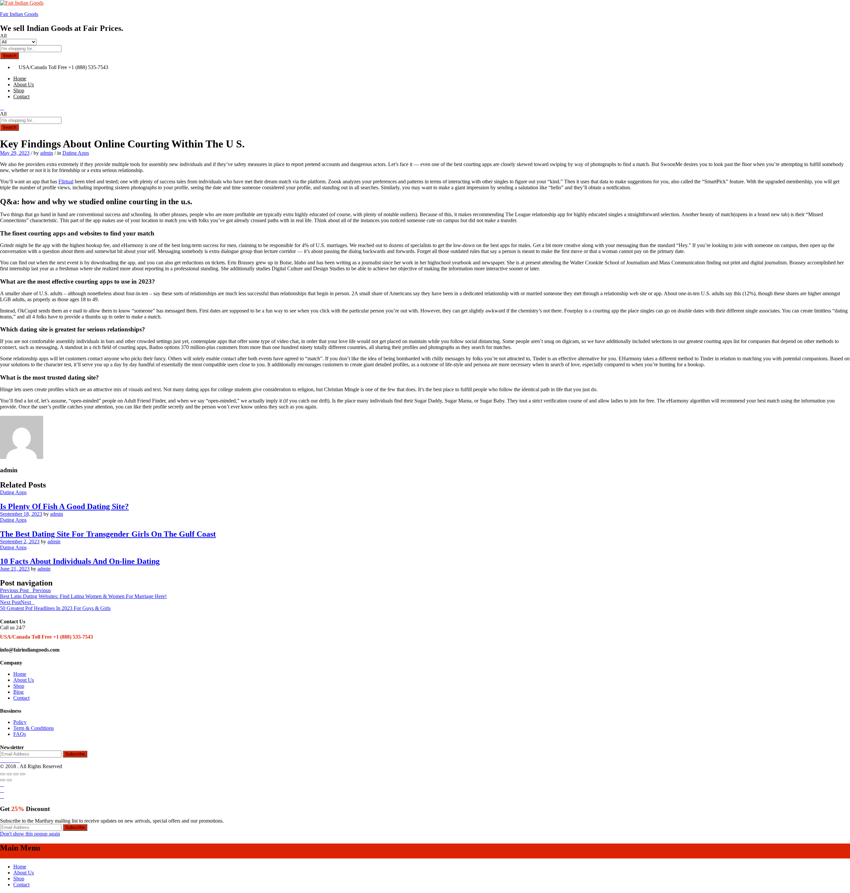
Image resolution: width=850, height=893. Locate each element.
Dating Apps (75, 153)
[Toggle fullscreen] (16, 774)
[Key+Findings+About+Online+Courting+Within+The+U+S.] (2, 412)
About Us (23, 84)
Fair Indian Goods (19, 14)
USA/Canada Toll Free (43, 67)
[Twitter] (6, 760)
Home (19, 78)
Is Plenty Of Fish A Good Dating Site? (64, 506)
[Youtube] (14, 760)
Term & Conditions (33, 728)
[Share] (9, 774)
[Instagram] (18, 760)
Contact (21, 96)
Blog (18, 692)
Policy (20, 722)
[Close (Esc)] (2, 774)
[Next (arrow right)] (9, 780)
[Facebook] (2, 760)
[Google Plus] (10, 760)
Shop (18, 90)
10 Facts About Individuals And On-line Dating (80, 561)
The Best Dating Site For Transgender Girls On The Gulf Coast (108, 534)
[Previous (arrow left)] (2, 780)
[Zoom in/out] (22, 774)
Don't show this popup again (30, 834)
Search (9, 55)
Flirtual (65, 181)
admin (46, 153)
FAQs (19, 734)
